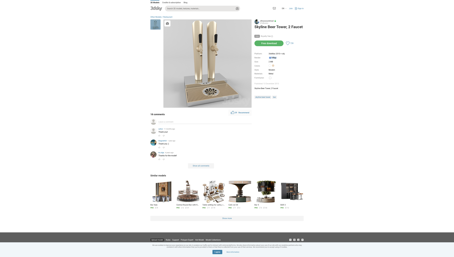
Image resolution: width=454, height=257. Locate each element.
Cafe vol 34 (233, 205)
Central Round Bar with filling (187, 205)
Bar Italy (153, 205)
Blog (185, 2)
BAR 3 (283, 205)
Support (175, 240)
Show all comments (201, 166)
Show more (227, 218)
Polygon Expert (187, 240)
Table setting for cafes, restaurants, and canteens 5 (213, 205)
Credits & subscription (171, 2)
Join (291, 8)
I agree (217, 252)
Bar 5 (256, 205)
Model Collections (213, 240)
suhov (160, 129)
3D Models (154, 2)
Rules (168, 240)
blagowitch (162, 141)
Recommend (242, 113)
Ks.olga (161, 153)
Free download (269, 43)
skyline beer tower (262, 97)
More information (233, 252)
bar (274, 97)
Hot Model (199, 240)
